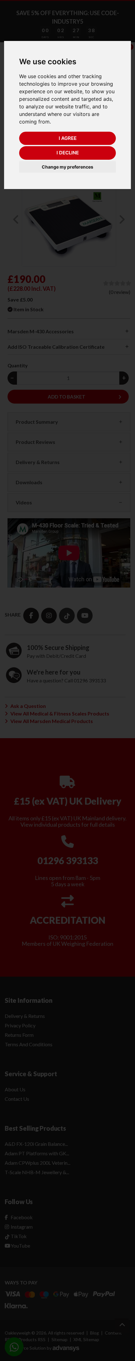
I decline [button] (68, 153)
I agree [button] (68, 138)
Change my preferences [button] (67, 166)
